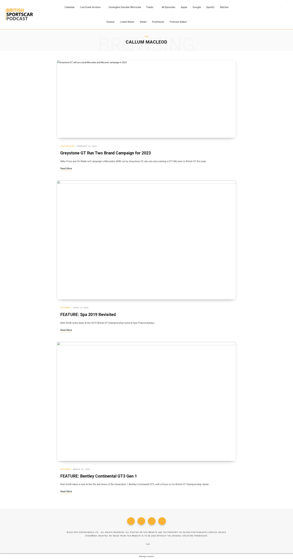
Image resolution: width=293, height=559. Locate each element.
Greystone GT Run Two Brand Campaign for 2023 (105, 153)
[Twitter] (141, 521)
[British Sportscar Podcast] (19, 14)
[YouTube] (162, 521)
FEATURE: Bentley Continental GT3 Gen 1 (98, 476)
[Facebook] (131, 521)
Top (147, 544)
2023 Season (67, 146)
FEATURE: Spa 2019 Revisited (88, 314)
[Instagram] (152, 521)
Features (65, 308)
